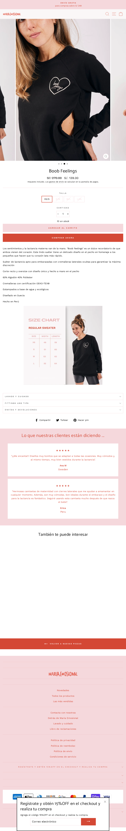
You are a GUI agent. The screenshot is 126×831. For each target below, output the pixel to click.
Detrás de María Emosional (63, 718)
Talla (63, 193)
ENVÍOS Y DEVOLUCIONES (21, 410)
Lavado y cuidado (63, 723)
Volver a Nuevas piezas (65, 643)
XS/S (47, 199)
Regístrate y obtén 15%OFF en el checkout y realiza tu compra (63, 767)
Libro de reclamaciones (63, 729)
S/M (58, 199)
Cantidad (63, 208)
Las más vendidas (63, 701)
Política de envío (63, 751)
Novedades (63, 690)
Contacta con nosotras (63, 712)
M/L (68, 199)
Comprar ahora (63, 238)
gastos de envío (56, 182)
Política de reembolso (63, 745)
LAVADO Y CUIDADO (17, 396)
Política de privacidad (63, 740)
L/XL (79, 199)
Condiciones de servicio (63, 756)
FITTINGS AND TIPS (17, 403)
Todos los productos (63, 696)
